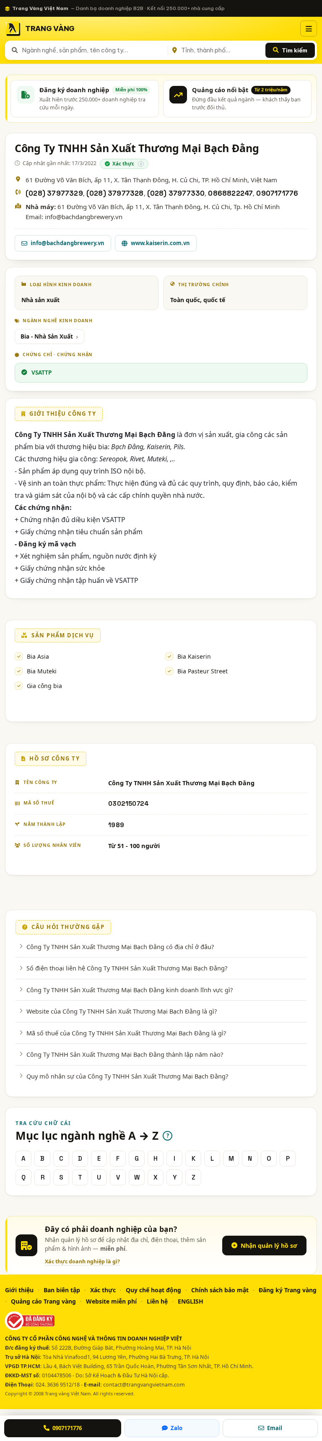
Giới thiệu (19, 1290)
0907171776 (277, 193)
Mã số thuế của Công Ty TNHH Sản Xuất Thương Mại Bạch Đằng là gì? (126, 1033)
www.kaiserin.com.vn (160, 243)
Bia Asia (38, 656)
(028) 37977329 (54, 193)
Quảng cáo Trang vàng (43, 1301)
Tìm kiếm (294, 50)
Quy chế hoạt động (153, 1290)
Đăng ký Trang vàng (288, 1290)
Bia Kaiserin (194, 656)
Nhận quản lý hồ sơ (269, 1246)
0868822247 (230, 193)
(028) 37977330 (176, 193)
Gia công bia (44, 686)
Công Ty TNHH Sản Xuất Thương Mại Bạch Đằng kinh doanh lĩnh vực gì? (129, 990)
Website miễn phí (111, 1301)
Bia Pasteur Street (202, 671)
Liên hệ (157, 1301)
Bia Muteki (42, 671)
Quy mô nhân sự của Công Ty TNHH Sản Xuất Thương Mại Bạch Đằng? (127, 1076)
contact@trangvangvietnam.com (144, 1384)
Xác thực (103, 1290)
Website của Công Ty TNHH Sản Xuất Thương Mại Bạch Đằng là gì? (121, 1011)
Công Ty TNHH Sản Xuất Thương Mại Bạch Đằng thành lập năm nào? (124, 1054)
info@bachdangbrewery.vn (67, 243)
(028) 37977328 (115, 193)
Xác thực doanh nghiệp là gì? (82, 1261)
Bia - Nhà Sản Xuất (47, 336)
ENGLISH (190, 1301)
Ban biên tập (62, 1290)
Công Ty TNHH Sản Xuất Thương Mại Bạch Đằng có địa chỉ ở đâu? (120, 946)
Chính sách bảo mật (220, 1290)
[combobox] (93, 50)
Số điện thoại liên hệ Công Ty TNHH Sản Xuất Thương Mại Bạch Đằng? (126, 968)
